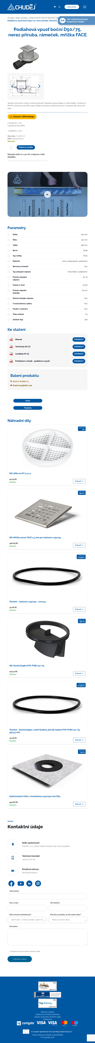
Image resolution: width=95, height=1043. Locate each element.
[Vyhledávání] (59, 7)
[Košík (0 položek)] (54, 7)
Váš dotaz (14, 926)
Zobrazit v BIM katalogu (23, 117)
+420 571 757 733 (28, 859)
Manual (18, 339)
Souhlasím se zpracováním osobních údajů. (25, 951)
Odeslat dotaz (20, 959)
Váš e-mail (14, 903)
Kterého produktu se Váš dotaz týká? (66, 915)
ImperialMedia (57, 1035)
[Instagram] (38, 883)
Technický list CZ (22, 347)
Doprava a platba (47, 1012)
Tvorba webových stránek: (42, 1035)
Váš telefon (55, 903)
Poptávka (28, 408)
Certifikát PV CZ (22, 354)
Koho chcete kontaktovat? (20, 915)
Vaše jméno (14, 891)
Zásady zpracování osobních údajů (47, 1017)
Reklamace (47, 1019)
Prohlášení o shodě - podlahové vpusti (32, 361)
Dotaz (27, 401)
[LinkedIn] (29, 883)
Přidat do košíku (26, 147)
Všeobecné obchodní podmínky (48, 1014)
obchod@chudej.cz (29, 873)
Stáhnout (79, 339)
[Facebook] (11, 883)
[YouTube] (21, 883)
